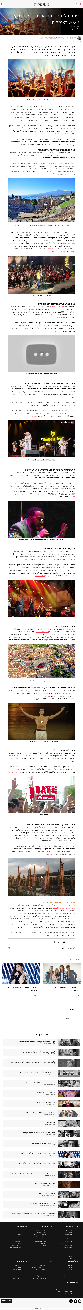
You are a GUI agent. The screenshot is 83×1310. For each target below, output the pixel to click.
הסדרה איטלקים (42, 1265)
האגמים (70, 1258)
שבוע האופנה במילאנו (16, 1274)
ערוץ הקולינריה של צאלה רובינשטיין (64, 1274)
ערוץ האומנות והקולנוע (41, 1276)
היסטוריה (19, 1243)
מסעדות (70, 1267)
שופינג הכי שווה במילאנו (15, 1269)
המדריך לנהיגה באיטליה (41, 1232)
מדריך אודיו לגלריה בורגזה (15, 1248)
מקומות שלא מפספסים (41, 1272)
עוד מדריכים (43, 1243)
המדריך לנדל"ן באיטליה (41, 1230)
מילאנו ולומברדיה (68, 1239)
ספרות (19, 1235)
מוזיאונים (19, 1232)
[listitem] (41, 1042)
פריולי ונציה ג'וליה (68, 1254)
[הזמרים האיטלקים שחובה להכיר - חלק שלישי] (62, 973)
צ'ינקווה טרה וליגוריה (67, 1243)
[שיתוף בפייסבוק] (74, 942)
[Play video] (41, 275)
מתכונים (70, 1265)
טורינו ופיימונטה (68, 1248)
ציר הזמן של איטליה (16, 1254)
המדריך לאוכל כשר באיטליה (40, 1239)
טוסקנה (44, 1274)
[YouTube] (79, 1301)
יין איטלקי (69, 1269)
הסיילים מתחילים (17, 1272)
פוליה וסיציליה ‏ (68, 1245)
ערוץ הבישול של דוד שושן (66, 1276)
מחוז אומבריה (68, 1241)
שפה (6, 1250)
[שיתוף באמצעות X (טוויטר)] (69, 942)
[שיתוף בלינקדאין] (64, 942)
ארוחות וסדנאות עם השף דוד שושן (64, 1289)
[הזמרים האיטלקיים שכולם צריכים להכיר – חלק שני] (21, 973)
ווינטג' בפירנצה (17, 1276)
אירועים (44, 1245)
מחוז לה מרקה (68, 1252)
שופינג (19, 1267)
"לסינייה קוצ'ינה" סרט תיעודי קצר (39, 1267)
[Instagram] (71, 1301)
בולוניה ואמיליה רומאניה (66, 1250)
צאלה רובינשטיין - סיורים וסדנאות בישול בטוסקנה (60, 1291)
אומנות (19, 1230)
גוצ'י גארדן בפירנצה (17, 1278)
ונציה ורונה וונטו (68, 1235)
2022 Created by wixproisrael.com (41, 1308)
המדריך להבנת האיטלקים (40, 1241)
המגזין (19, 1252)
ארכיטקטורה (18, 1241)
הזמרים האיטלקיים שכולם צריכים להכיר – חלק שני (21, 989)
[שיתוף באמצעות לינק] (59, 942)
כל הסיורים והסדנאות (67, 1293)
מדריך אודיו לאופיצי (16, 1245)
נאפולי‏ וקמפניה (68, 1237)
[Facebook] (75, 1301)
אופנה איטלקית (17, 1265)
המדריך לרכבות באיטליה (40, 1237)
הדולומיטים (69, 1256)
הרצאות (19, 1237)
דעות (20, 1250)
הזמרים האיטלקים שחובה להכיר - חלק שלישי (64, 989)
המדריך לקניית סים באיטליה (40, 1235)
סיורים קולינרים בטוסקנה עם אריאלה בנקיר (62, 1287)
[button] (76, 4)
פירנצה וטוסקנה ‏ (68, 1232)
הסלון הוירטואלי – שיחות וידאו (39, 1278)
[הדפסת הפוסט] (54, 942)
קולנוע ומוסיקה (17, 1239)
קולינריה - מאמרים (67, 1272)
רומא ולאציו (69, 1230)
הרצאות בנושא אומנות (41, 1269)
